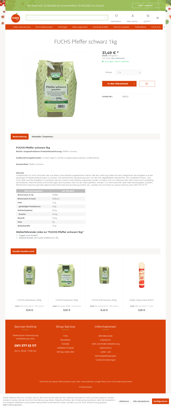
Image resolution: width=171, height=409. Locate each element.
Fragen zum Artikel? (28, 235)
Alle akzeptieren (141, 401)
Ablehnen (124, 401)
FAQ (65, 336)
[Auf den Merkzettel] (147, 84)
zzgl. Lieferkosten (118, 58)
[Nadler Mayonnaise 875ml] (141, 275)
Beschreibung (20, 136)
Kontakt (65, 344)
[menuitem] (67, 17)
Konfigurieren (160, 401)
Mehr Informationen (12, 405)
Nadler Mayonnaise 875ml (142, 300)
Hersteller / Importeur (42, 136)
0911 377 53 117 (25, 345)
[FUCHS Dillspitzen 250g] (66, 275)
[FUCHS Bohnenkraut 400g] (104, 275)
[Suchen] (105, 17)
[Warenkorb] (147, 15)
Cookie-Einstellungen (106, 360)
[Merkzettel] (116, 15)
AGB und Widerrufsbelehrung (106, 344)
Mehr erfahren (146, 5)
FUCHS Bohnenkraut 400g (104, 300)
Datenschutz (106, 348)
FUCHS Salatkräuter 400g (29, 300)
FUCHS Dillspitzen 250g (67, 300)
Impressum (105, 340)
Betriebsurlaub (105, 336)
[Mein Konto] (133, 15)
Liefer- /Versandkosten (85, 382)
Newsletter (65, 340)
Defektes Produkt (65, 348)
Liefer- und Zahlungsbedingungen (105, 354)
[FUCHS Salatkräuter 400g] (29, 275)
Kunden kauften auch (23, 251)
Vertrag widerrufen (65, 352)
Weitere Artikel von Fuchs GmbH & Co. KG (38, 238)
